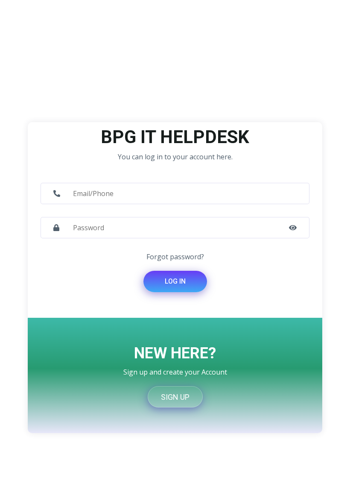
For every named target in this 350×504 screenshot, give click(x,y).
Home (37, 89)
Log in (175, 281)
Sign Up (175, 397)
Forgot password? (175, 256)
